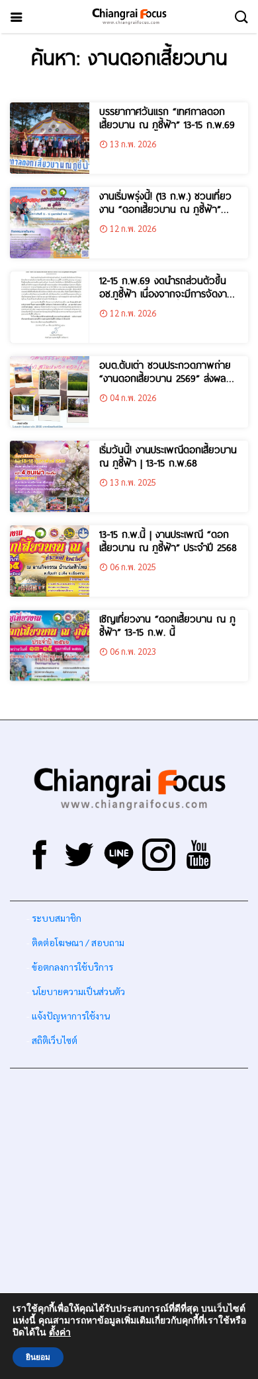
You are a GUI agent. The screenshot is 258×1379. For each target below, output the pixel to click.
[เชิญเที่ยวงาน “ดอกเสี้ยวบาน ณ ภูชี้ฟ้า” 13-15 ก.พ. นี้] (49, 645)
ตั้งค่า (60, 1333)
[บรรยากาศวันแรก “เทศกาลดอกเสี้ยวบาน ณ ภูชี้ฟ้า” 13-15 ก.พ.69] (49, 138)
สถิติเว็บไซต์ (54, 1040)
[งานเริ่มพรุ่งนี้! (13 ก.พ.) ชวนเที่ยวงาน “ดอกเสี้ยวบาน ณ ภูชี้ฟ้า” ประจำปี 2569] (49, 222)
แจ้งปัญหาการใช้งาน (70, 1016)
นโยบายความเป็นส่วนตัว (78, 991)
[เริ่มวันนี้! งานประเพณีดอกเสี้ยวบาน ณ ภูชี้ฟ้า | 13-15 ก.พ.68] (49, 476)
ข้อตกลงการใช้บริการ (72, 967)
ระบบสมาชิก (56, 918)
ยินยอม (38, 1357)
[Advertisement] (129, 1207)
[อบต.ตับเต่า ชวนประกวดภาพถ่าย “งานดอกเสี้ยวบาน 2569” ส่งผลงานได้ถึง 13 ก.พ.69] (49, 392)
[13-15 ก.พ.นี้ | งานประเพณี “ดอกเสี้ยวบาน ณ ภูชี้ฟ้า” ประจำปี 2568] (49, 561)
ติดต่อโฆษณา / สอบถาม (78, 942)
